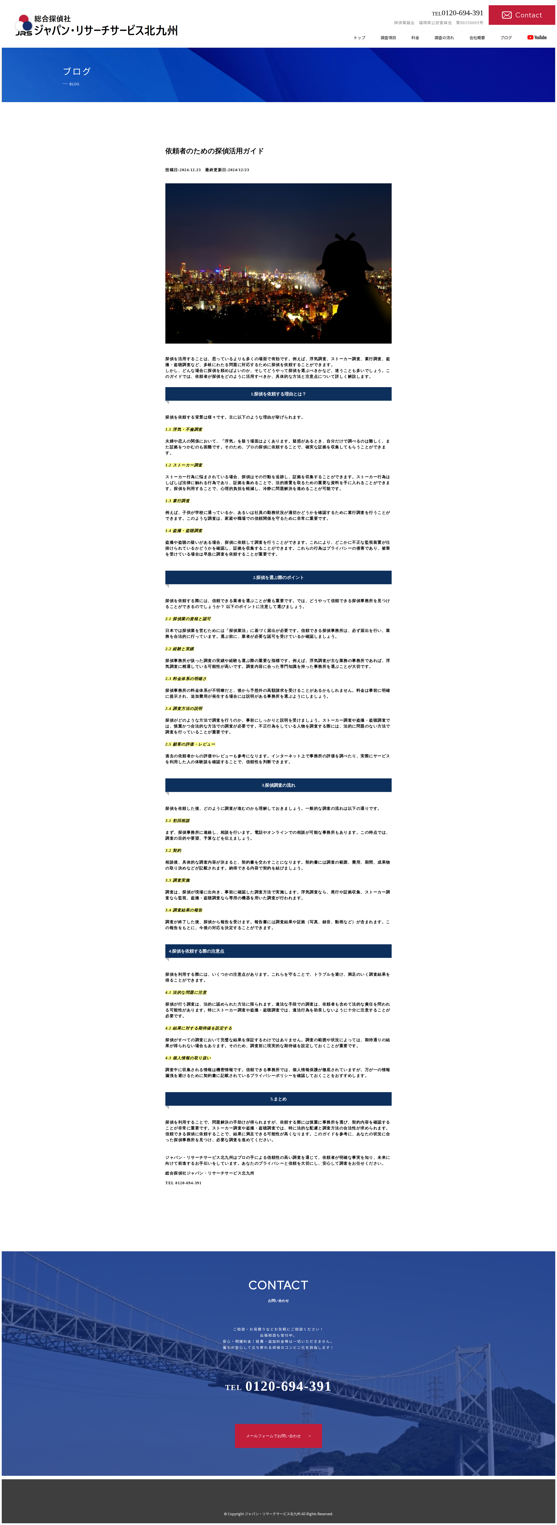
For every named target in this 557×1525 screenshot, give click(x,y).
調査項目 (388, 37)
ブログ (506, 37)
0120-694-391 (457, 13)
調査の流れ (444, 37)
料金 (415, 37)
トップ (359, 37)
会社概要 (477, 37)
